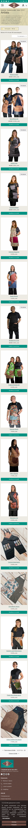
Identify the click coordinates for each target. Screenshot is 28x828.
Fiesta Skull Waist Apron (14, 695)
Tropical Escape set (14, 385)
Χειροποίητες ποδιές (11, 10)
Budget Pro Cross (14, 340)
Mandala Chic (14, 518)
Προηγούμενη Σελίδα (9, 750)
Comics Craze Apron (14, 562)
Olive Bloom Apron (14, 606)
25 (24, 750)
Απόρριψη (14, 824)
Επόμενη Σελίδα (14, 753)
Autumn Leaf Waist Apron (14, 651)
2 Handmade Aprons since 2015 (9, 769)
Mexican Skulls (14, 429)
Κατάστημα (3, 10)
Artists (18, 10)
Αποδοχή (14, 822)
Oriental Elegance (14, 252)
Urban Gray (14, 163)
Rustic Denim (14, 296)
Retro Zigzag (14, 473)
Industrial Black (14, 207)
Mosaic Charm (14, 74)
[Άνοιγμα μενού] (2, 5)
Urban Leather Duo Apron (14, 739)
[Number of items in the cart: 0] (26, 5)
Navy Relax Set (14, 119)
